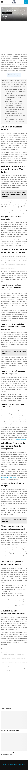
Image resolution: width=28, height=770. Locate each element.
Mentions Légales (7, 764)
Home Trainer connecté (20, 439)
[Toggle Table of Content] (17, 75)
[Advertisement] (14, 38)
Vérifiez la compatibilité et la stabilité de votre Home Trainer (12, 655)
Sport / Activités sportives (7, 12)
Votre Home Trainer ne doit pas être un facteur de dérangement (14, 663)
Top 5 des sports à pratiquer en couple (10, 730)
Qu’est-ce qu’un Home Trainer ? (9, 652)
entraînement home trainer (8, 477)
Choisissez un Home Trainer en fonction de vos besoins (13, 659)
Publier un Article (16, 764)
